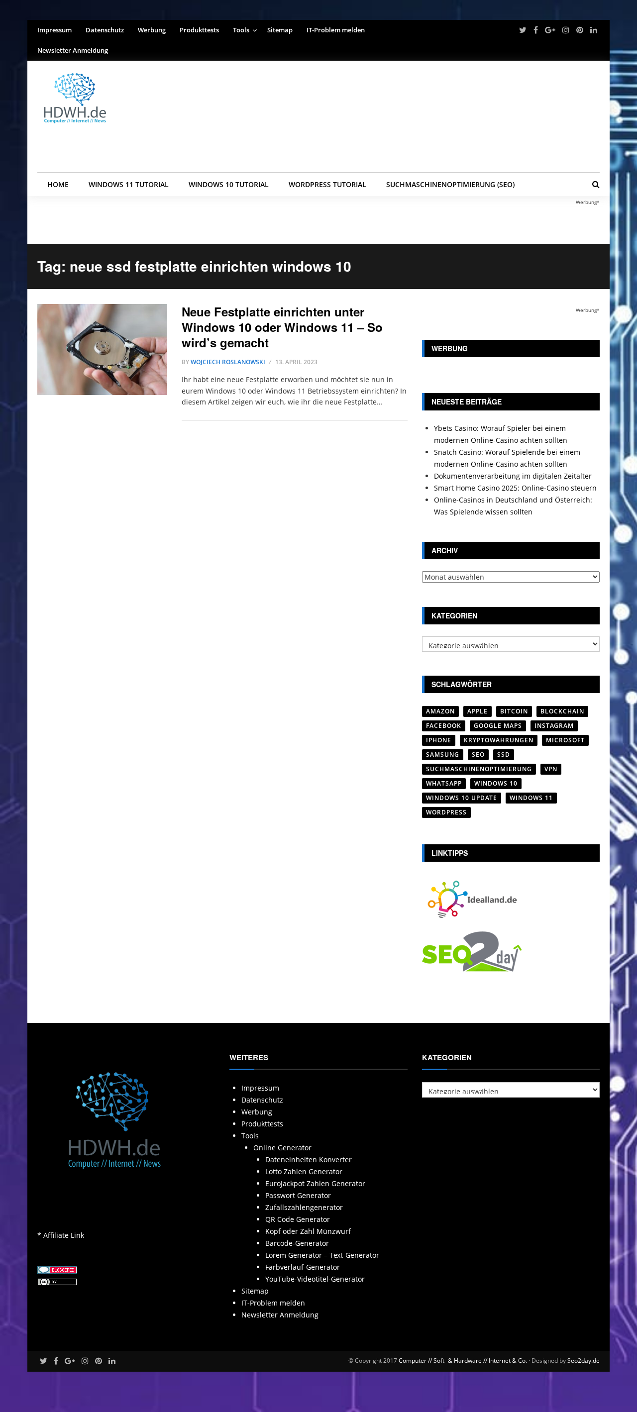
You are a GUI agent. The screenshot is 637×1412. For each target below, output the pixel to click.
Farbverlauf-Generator (302, 1267)
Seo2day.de (583, 1360)
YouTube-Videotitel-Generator (315, 1279)
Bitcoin (514, 711)
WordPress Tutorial (327, 184)
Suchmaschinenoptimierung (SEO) (450, 184)
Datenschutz (105, 29)
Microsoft (565, 740)
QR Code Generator (297, 1219)
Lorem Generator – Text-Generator (322, 1255)
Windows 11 (531, 798)
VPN (550, 769)
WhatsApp (444, 783)
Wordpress (446, 812)
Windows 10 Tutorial (229, 184)
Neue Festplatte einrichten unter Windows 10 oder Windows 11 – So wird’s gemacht (282, 327)
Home (58, 184)
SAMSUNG (442, 754)
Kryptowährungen (498, 740)
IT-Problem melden (336, 29)
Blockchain (562, 711)
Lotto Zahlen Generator (303, 1171)
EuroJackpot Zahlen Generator (315, 1183)
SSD (503, 754)
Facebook (443, 725)
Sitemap (280, 29)
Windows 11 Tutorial (129, 184)
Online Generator (282, 1147)
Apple (477, 711)
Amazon (440, 711)
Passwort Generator (298, 1195)
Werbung (152, 29)
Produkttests (199, 29)
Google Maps (498, 725)
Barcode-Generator (297, 1243)
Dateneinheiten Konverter (308, 1159)
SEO (478, 754)
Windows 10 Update (461, 798)
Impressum (54, 29)
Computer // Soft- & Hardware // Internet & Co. (463, 1360)
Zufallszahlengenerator (304, 1207)
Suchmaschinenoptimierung (479, 769)
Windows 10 (496, 783)
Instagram (554, 725)
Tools (241, 29)
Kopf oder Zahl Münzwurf (308, 1231)
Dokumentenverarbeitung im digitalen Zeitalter (513, 476)
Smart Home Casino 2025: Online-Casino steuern (515, 488)
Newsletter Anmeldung (72, 50)
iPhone (438, 740)
